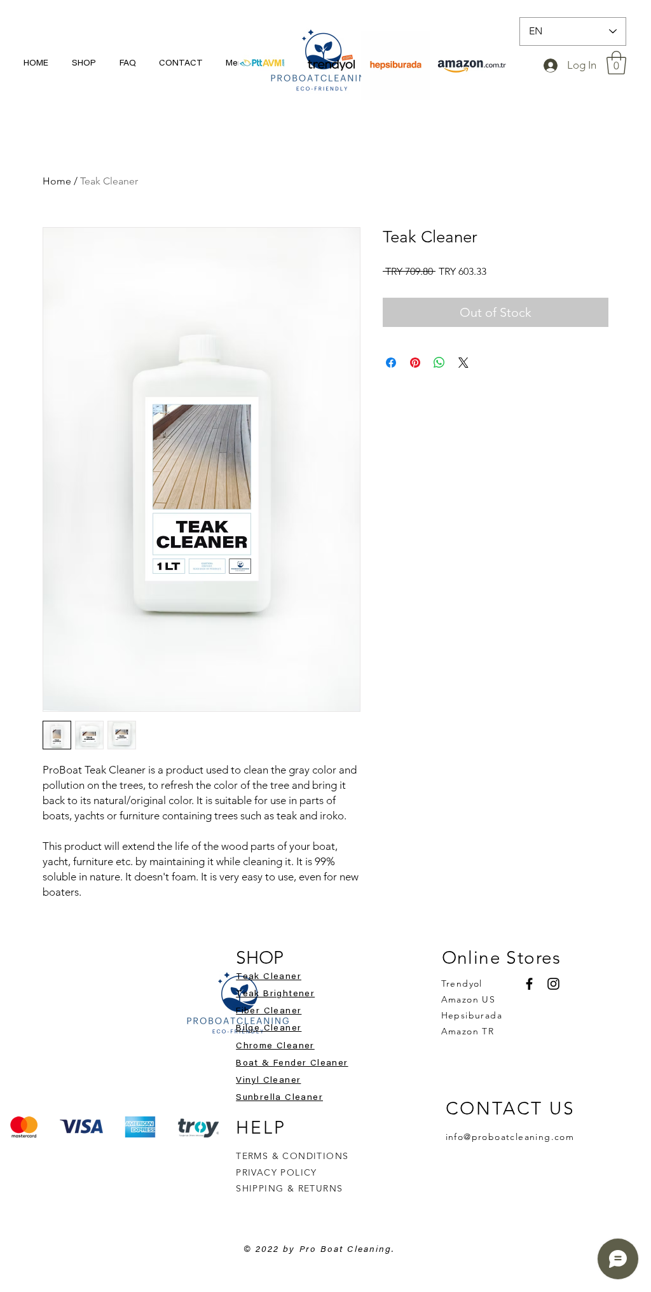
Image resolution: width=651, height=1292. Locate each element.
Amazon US (468, 999)
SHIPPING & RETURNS (289, 1188)
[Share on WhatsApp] (439, 362)
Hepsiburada (471, 1015)
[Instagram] (553, 984)
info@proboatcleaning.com (510, 1137)
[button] (616, 62)
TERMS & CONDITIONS (292, 1156)
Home (57, 181)
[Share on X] (463, 362)
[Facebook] (529, 984)
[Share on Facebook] (391, 362)
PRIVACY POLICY (278, 1172)
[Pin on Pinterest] (415, 362)
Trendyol (462, 983)
